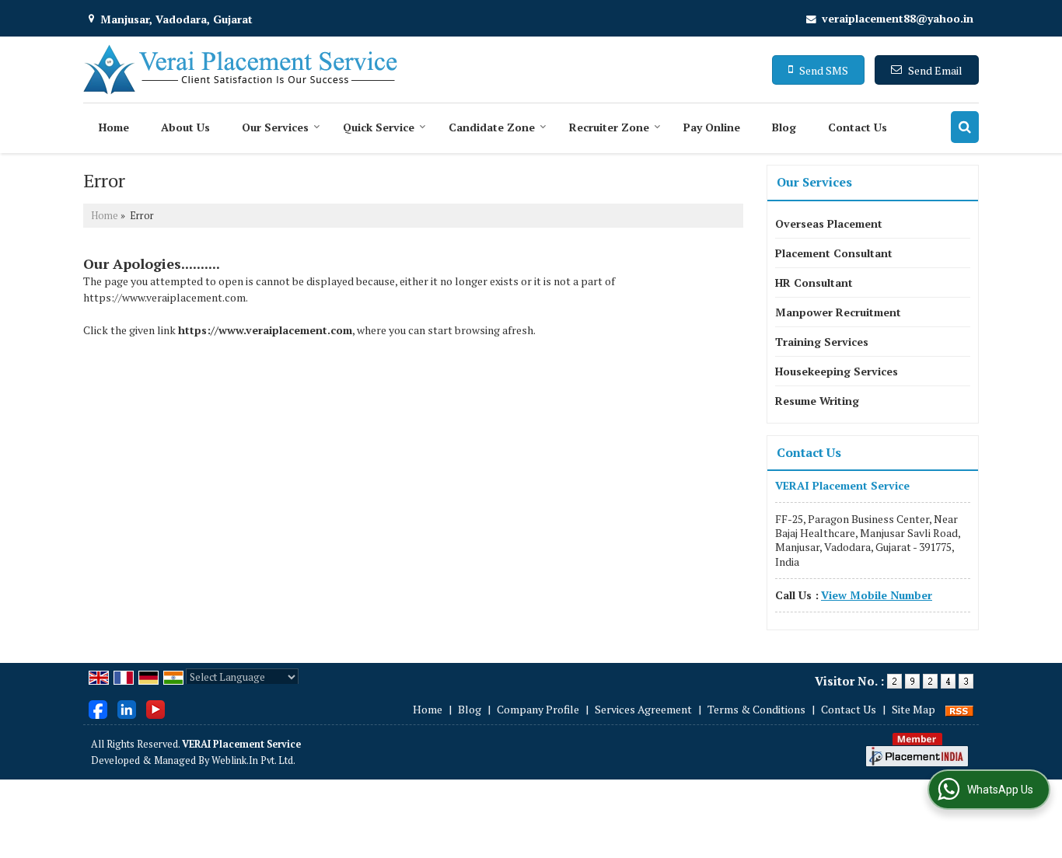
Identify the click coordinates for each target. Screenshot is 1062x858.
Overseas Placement (828, 223)
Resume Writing (817, 400)
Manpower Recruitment (838, 312)
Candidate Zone (492, 127)
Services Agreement (643, 709)
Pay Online (711, 127)
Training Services (821, 341)
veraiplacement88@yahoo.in (897, 18)
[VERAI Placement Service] (240, 69)
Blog (784, 127)
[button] (876, 595)
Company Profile (538, 709)
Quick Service (378, 127)
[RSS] (959, 709)
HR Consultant (814, 282)
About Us (185, 127)
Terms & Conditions (756, 709)
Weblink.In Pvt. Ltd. (253, 760)
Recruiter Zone (609, 127)
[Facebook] (98, 707)
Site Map (913, 709)
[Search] (965, 127)
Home (114, 127)
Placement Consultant (834, 253)
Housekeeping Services (836, 371)
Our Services (275, 127)
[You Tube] (155, 707)
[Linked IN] (126, 707)
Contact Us (857, 127)
